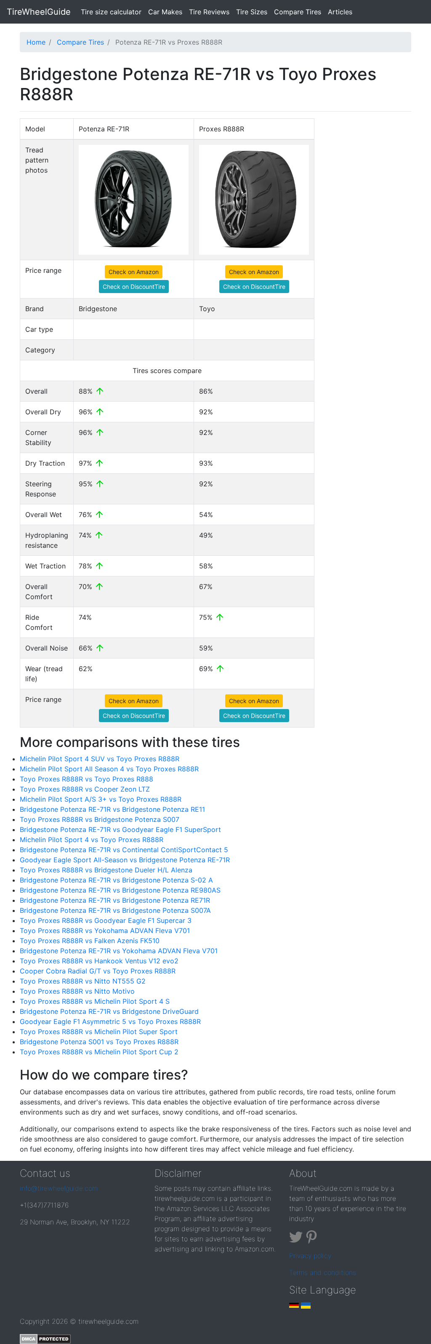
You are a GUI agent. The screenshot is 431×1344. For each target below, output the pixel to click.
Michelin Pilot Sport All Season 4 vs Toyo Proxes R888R (109, 769)
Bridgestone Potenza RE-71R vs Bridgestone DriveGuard (109, 1011)
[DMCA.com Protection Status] (45, 1338)
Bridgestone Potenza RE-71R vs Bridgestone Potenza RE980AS (120, 890)
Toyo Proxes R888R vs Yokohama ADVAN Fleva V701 (105, 930)
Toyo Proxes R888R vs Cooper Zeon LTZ (85, 789)
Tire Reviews (209, 12)
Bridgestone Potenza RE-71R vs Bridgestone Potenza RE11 (112, 809)
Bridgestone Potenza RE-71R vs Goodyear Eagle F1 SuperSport (120, 829)
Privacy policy (310, 1255)
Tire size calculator (113, 11)
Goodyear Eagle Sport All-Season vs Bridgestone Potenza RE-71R (125, 860)
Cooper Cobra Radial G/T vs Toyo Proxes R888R (98, 971)
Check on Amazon (134, 271)
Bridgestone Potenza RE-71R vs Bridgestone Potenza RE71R (115, 900)
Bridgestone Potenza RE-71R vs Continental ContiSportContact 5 (124, 849)
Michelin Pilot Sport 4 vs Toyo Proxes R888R (91, 839)
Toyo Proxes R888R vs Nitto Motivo (77, 991)
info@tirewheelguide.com (59, 1188)
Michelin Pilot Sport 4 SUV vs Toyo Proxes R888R (99, 759)
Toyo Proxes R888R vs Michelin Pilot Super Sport (99, 1031)
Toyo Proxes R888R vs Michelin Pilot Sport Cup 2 (99, 1052)
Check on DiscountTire (134, 286)
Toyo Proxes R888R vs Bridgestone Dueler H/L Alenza (106, 870)
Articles (340, 12)
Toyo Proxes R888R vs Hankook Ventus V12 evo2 (99, 961)
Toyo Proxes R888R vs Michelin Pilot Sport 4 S (95, 1001)
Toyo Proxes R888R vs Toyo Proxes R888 (86, 779)
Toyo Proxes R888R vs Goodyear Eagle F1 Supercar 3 (106, 920)
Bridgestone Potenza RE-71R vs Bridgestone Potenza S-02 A (116, 880)
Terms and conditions (322, 1272)
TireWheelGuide (39, 12)
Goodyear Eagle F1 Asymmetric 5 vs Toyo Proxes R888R (110, 1021)
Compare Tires (297, 12)
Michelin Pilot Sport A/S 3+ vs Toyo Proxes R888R (100, 799)
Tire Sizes (251, 12)
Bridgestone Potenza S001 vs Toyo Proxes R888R (99, 1041)
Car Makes (165, 12)
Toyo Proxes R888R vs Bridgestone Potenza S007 (99, 819)
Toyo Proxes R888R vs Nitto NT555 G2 (83, 981)
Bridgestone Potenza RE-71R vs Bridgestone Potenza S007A (115, 910)
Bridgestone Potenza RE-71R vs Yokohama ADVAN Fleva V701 (119, 951)
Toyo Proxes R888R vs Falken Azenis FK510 (90, 940)
